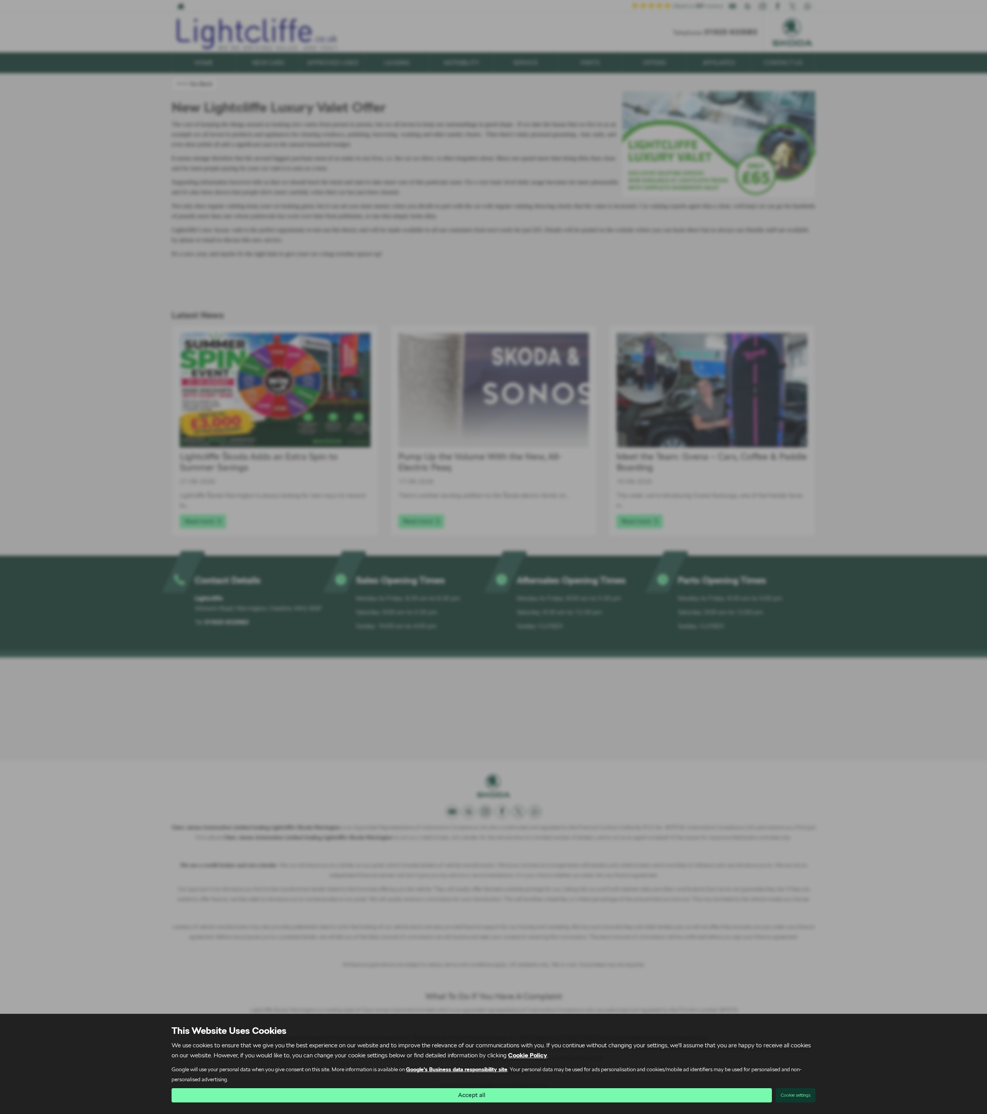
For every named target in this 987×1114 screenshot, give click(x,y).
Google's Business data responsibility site (456, 1069)
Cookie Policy (527, 1055)
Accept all (471, 1095)
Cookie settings (795, 1095)
